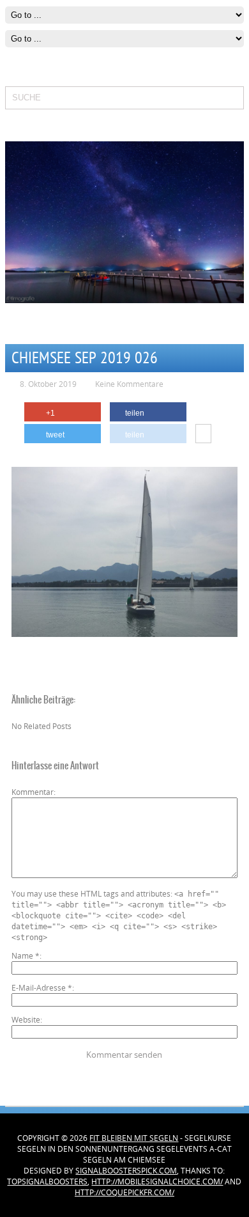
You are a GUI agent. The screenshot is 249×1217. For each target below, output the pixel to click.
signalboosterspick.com (126, 1170)
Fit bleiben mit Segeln (133, 1138)
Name (25, 955)
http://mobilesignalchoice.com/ (157, 1181)
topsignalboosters (47, 1181)
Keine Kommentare (129, 384)
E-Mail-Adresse (41, 987)
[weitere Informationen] (203, 434)
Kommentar (32, 792)
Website (25, 1019)
